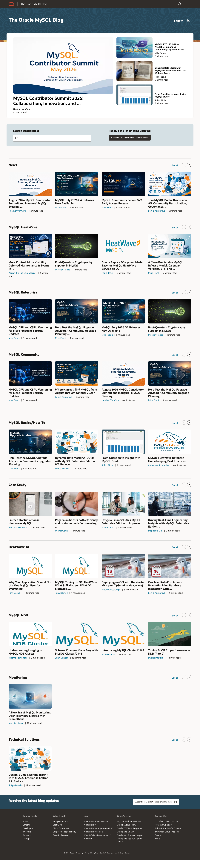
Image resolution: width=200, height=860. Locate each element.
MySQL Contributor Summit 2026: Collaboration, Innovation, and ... (48, 100)
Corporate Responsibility (64, 831)
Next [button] (189, 165)
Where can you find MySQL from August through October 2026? (76, 391)
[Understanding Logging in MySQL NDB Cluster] (30, 634)
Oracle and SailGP (125, 831)
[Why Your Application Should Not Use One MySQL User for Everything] (30, 566)
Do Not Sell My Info (91, 853)
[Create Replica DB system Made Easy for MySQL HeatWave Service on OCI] (123, 246)
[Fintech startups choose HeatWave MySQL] (30, 504)
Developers (28, 828)
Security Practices (61, 835)
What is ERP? (90, 824)
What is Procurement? (94, 831)
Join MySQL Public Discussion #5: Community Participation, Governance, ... (167, 203)
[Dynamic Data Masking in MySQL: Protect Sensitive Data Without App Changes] (134, 71)
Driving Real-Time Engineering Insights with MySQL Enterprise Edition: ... (168, 523)
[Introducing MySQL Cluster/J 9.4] (123, 634)
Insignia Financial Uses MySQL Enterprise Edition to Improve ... (122, 521)
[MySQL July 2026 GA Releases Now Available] (76, 184)
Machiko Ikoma (16, 723)
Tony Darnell (15, 592)
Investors (27, 831)
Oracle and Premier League (129, 835)
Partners (26, 835)
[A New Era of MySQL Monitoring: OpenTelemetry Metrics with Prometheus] (30, 696)
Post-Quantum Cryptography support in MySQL (73, 263)
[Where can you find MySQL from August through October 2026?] (76, 373)
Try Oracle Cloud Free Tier (129, 821)
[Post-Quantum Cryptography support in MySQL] (76, 246)
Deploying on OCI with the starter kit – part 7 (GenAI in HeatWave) (123, 583)
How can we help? (163, 824)
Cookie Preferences (106, 853)
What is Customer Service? (96, 821)
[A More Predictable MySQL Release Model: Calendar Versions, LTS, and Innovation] (169, 246)
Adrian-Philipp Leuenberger (22, 272)
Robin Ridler (161, 100)
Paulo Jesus (107, 272)
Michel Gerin (61, 530)
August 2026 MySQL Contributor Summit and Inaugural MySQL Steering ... (30, 203)
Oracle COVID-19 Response (129, 828)
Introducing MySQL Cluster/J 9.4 (123, 650)
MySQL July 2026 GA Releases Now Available (74, 201)
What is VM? (89, 838)
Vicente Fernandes (18, 657)
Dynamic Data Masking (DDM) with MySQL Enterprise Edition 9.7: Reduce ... (75, 461)
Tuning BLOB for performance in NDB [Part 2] (169, 652)
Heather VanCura (21, 109)
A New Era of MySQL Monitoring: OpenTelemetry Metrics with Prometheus (30, 716)
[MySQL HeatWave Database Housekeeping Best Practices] (169, 442)
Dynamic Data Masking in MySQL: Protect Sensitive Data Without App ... (170, 70)
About (25, 821)
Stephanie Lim (155, 530)
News (157, 838)
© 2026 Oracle (69, 853)
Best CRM (57, 824)
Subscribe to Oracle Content (168, 828)
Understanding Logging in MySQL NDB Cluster (25, 652)
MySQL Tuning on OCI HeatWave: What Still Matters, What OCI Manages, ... (76, 585)
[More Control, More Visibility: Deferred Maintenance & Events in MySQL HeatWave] (30, 246)
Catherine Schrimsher (159, 465)
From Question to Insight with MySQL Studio (170, 95)
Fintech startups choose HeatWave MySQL (24, 521)
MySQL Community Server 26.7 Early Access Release (122, 201)
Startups (26, 838)
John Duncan (61, 657)
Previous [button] (184, 165)
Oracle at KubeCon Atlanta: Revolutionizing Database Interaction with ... (165, 585)
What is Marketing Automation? (98, 828)
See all (175, 165)
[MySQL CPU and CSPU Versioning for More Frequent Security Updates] (30, 311)
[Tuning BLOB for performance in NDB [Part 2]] (169, 634)
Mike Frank (160, 53)
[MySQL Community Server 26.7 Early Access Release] (123, 184)
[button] (179, 4)
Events (158, 835)
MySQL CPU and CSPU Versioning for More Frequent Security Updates (30, 330)
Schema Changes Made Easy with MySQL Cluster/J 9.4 (76, 652)
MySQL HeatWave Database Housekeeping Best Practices (167, 459)
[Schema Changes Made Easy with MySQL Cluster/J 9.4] (76, 634)
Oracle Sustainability (126, 824)
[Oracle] (11, 4)
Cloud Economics (61, 828)
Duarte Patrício (155, 657)
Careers (26, 824)
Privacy (78, 853)
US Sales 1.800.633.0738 (166, 821)
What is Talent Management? (97, 835)
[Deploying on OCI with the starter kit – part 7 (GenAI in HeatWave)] (123, 566)
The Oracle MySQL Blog (34, 4)
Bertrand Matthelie (18, 527)
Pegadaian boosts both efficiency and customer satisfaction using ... (76, 523)
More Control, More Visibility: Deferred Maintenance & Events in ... (29, 265)
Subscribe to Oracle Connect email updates (129, 137)
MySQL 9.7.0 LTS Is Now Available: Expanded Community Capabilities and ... (171, 47)
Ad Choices (119, 853)
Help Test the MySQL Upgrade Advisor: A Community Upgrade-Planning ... (76, 330)
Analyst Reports (60, 821)
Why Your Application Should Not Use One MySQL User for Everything (30, 585)
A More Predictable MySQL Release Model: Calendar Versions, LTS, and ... (165, 265)
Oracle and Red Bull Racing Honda (129, 839)
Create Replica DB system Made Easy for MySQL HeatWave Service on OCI (122, 265)
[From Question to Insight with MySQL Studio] (134, 95)
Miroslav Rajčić (62, 269)
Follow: (179, 20)
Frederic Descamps (111, 589)
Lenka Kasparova (156, 210)
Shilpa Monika (62, 468)
